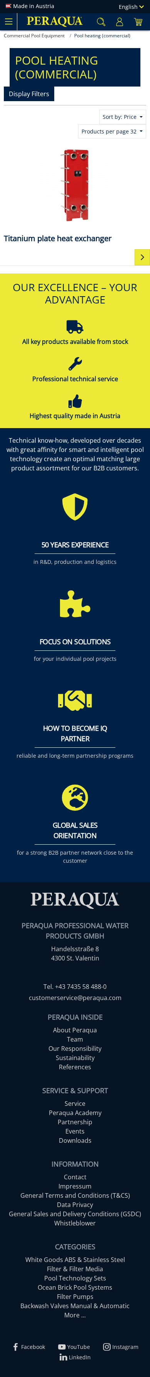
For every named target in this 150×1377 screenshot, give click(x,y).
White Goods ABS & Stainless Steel (75, 1259)
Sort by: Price (120, 116)
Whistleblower (75, 1223)
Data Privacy (75, 1204)
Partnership (75, 1122)
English (129, 6)
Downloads (75, 1140)
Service (75, 1103)
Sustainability (75, 1058)
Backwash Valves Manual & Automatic (75, 1306)
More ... (75, 1315)
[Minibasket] (138, 21)
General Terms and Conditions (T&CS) (75, 1195)
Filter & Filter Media (75, 1269)
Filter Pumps (75, 1296)
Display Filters (29, 94)
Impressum (75, 1186)
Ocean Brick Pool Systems (75, 1287)
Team (75, 1039)
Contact (75, 1177)
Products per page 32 (110, 131)
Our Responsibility (75, 1048)
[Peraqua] (54, 21)
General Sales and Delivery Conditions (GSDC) (75, 1214)
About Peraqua (75, 1030)
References (75, 1067)
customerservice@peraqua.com (75, 998)
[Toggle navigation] (8, 21)
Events (75, 1131)
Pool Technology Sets (75, 1278)
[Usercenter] (120, 21)
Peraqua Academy (75, 1113)
